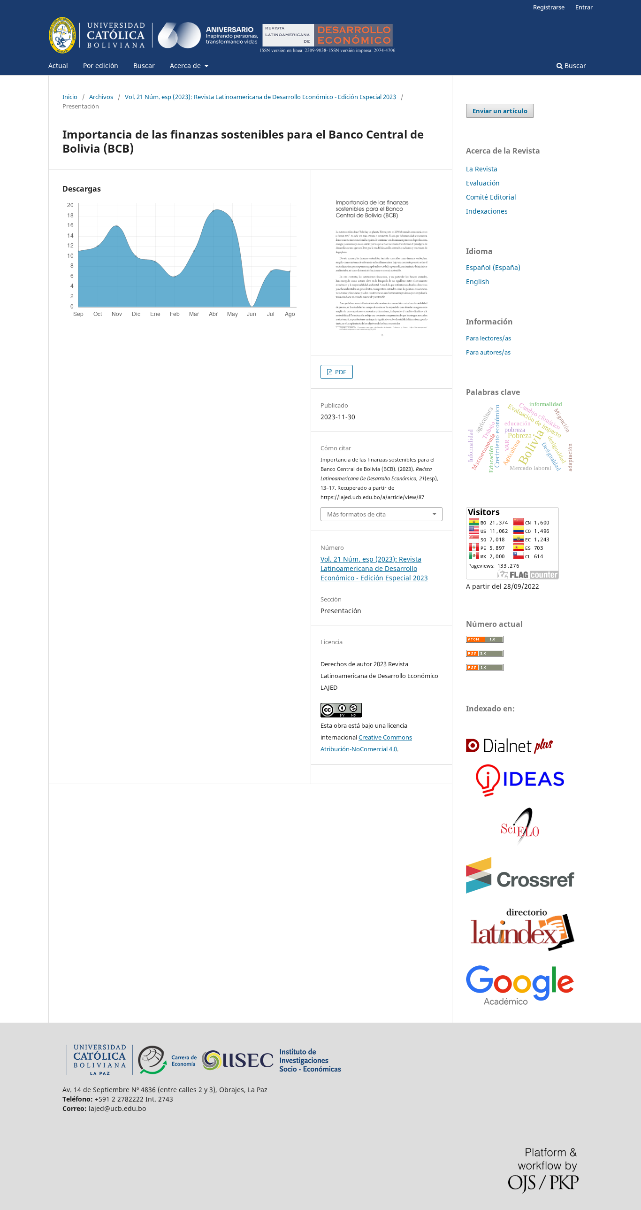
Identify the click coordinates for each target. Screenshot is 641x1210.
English (477, 281)
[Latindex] (522, 952)
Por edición (100, 65)
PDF (340, 372)
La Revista (481, 168)
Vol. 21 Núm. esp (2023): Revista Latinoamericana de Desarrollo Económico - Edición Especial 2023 (260, 96)
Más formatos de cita (356, 514)
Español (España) (493, 267)
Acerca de (186, 65)
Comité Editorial (491, 197)
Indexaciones (487, 211)
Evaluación (483, 182)
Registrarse (549, 7)
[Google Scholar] (520, 1002)
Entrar (584, 7)
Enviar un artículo (500, 111)
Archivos (101, 96)
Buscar (144, 65)
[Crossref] (520, 890)
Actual (58, 65)
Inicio (69, 96)
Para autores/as (488, 352)
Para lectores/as (488, 338)
